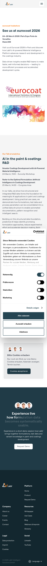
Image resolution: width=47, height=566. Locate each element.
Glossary (27, 529)
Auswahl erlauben (23, 324)
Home (26, 491)
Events (5, 520)
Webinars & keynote (31, 524)
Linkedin (27, 541)
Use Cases (28, 516)
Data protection (8, 541)
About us (5, 511)
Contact (5, 524)
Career (5, 516)
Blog (26, 520)
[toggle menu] (41, 3)
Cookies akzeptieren (19, 371)
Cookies (5, 549)
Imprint (5, 545)
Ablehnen (23, 332)
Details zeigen (33, 308)
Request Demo (23, 446)
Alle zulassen (23, 316)
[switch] (40, 282)
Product (27, 495)
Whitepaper (28, 511)
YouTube (27, 545)
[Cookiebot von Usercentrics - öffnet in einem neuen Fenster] (33, 232)
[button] (35, 561)
